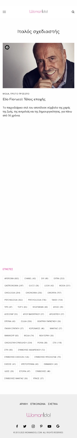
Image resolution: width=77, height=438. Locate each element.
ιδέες (9, 371)
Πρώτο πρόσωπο (19, 93)
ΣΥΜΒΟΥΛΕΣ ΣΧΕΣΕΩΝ (16, 357)
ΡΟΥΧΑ (42, 342)
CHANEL (30, 278)
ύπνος (38, 378)
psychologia (37, 300)
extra (59, 278)
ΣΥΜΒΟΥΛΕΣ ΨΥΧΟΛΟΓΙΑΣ (48, 357)
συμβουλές (43, 371)
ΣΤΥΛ (8, 350)
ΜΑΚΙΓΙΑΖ (56, 328)
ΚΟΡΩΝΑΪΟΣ (36, 328)
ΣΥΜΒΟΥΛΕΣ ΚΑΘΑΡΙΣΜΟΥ (31, 350)
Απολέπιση (56, 314)
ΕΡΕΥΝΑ (9, 321)
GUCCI (34, 285)
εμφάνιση (50, 364)
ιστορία (24, 371)
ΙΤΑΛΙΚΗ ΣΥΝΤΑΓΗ (13, 328)
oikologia (12, 292)
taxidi (57, 300)
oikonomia (34, 292)
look (49, 285)
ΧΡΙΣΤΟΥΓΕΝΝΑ (29, 364)
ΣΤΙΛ (57, 342)
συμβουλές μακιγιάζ (16, 378)
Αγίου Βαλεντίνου (33, 314)
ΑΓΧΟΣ (58, 307)
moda (64, 285)
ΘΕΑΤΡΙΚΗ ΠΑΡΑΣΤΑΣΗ (49, 321)
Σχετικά (52, 404)
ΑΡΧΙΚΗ (24, 404)
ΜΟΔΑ (6, 93)
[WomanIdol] (38, 12)
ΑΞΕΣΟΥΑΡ (11, 314)
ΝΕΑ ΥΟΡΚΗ (46, 335)
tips (8, 307)
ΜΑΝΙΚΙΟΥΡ (11, 335)
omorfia (54, 292)
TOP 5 (22, 307)
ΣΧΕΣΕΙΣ (10, 364)
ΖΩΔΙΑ (26, 321)
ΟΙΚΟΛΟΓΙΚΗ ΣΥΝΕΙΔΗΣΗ (18, 342)
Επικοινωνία (37, 404)
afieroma (11, 278)
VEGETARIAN (40, 307)
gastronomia (13, 285)
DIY (44, 278)
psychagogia (13, 300)
